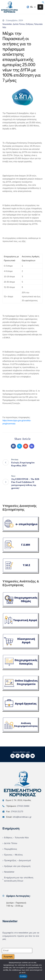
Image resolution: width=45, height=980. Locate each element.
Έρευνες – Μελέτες (13, 855)
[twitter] (17, 756)
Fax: (14, 811)
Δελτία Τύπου (19, 24)
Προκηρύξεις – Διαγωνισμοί (17, 860)
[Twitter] (19, 446)
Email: (19, 817)
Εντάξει (23, 976)
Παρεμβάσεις (10, 849)
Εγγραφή (8, 957)
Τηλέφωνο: (17, 806)
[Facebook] (13, 446)
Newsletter (7, 24)
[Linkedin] (31, 446)
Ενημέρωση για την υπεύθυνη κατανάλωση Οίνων (18, 879)
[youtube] (32, 756)
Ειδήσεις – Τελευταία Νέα (16, 837)
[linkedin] (22, 756)
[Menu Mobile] (40, 7)
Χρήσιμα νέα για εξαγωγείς (17, 866)
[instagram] (27, 756)
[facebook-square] (12, 756)
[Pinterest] (25, 446)
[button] (43, 2)
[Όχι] (42, 969)
